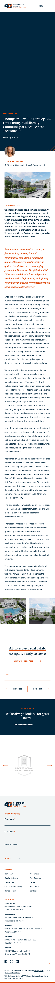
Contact (33, 891)
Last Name (10, 832)
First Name (10, 819)
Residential (9, 882)
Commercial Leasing (13, 887)
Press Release (10, 113)
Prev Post (17, 689)
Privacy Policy (38, 971)
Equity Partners (11, 878)
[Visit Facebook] (6, 961)
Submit (8, 859)
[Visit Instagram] (11, 961)
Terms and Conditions (12, 973)
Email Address (11, 844)
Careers (33, 882)
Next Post (37, 689)
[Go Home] (15, 804)
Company (9, 874)
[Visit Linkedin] (17, 961)
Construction (10, 891)
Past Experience (37, 878)
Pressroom (34, 887)
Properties (34, 874)
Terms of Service (12, 978)
